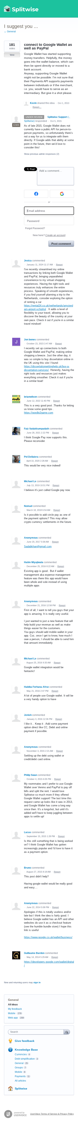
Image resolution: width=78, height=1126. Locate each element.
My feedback (15, 1009)
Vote (12, 55)
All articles (20, 1080)
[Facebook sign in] (36, 194)
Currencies (21, 1054)
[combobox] (37, 1031)
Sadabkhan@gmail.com (38, 546)
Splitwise (21, 1088)
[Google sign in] (62, 194)
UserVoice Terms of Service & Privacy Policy (52, 1114)
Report (59, 264)
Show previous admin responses (41, 154)
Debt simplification (25, 1058)
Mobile (11, 1013)
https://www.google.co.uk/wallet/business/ (48, 937)
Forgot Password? (35, 228)
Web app (13, 1017)
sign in (37, 982)
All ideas (13, 1004)
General (13, 999)
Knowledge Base (26, 1049)
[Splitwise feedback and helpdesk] (21, 9)
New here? (49, 235)
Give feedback (24, 1040)
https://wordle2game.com (38, 412)
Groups (19, 1067)
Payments (20, 1076)
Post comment (61, 243)
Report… (37, 107)
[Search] (67, 1031)
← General (10, 31)
